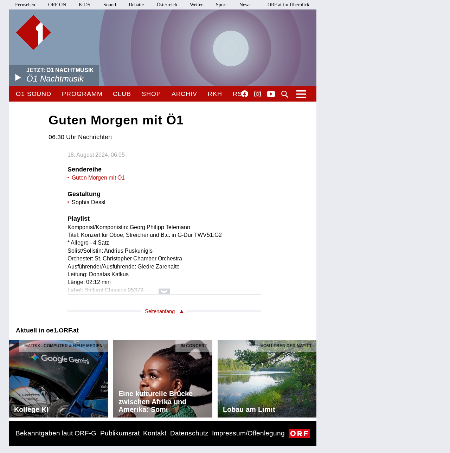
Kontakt (154, 433)
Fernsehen (25, 4)
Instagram (257, 94)
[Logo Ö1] (33, 32)
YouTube (271, 94)
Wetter (196, 4)
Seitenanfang (160, 311)
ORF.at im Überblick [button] (288, 4)
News (244, 4)
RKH (215, 93)
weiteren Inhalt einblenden (164, 288)
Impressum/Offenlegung (248, 433)
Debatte (136, 4)
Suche (284, 94)
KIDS (84, 4)
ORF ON (57, 4)
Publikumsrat (120, 433)
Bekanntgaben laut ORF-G (55, 433)
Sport (221, 4)
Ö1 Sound (33, 93)
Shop (151, 93)
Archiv (184, 93)
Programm (82, 93)
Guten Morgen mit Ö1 (98, 178)
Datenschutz (189, 433)
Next (310, 377)
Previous (14, 377)
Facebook (244, 93)
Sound (109, 4)
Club (122, 93)
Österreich (167, 4)
